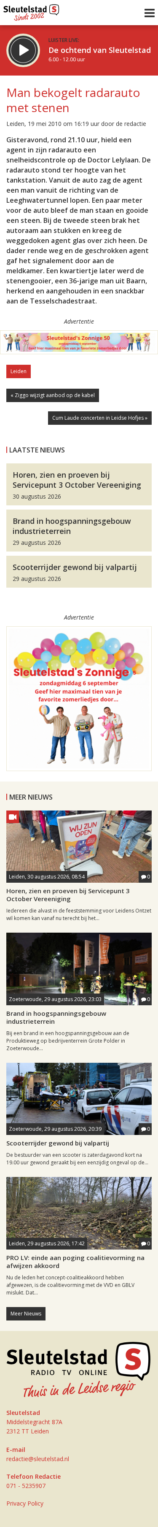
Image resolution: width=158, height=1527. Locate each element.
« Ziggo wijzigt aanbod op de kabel (53, 395)
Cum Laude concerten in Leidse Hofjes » (99, 417)
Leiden (19, 371)
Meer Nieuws (26, 1313)
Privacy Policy (24, 1503)
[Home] (31, 10)
